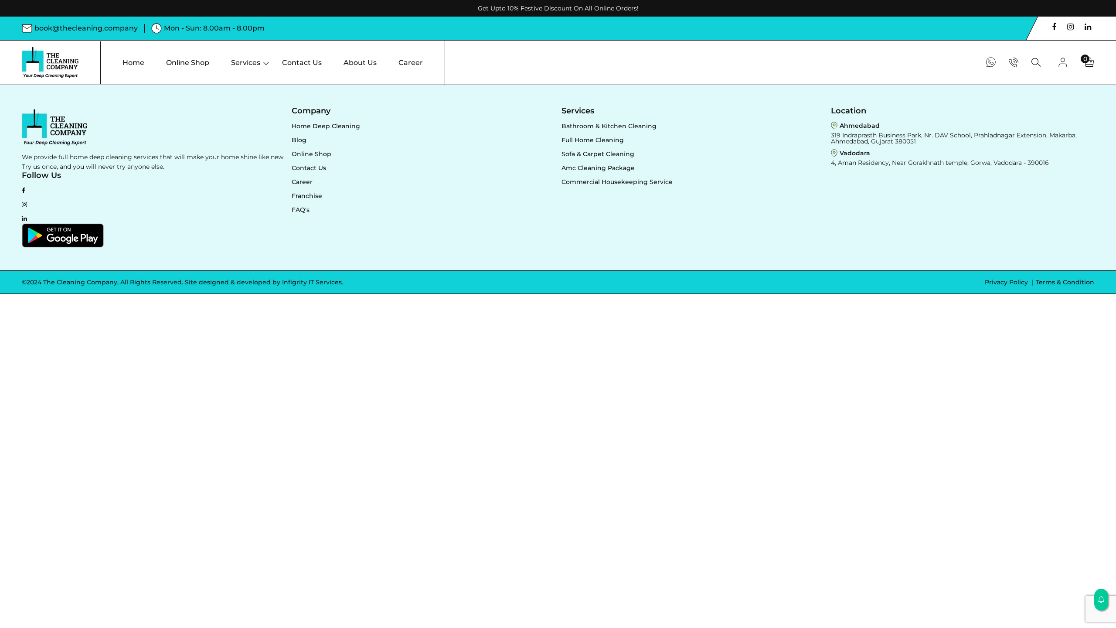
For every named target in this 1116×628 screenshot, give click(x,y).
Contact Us (309, 168)
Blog (299, 140)
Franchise (307, 196)
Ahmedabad (860, 126)
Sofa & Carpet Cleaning (597, 154)
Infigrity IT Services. (312, 282)
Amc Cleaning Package (598, 168)
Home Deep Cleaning (326, 126)
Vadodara (855, 153)
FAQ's (301, 210)
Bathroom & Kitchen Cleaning (609, 126)
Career (302, 182)
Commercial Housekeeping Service (617, 182)
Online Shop (311, 154)
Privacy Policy (1007, 282)
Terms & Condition (1065, 282)
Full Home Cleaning (592, 140)
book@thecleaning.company (86, 28)
